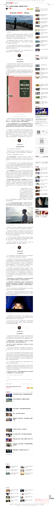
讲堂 (43, 156)
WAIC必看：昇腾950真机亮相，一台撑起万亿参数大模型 (41, 117)
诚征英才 (26, 504)
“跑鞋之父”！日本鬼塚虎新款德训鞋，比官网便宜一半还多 (38, 216)
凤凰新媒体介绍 (11, 504)
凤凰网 (43, 131)
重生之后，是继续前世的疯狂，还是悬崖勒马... (45, 163)
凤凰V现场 (37, 106)
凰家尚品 (37, 209)
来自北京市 (12, 9)
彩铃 (46, 156)
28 (32, 436)
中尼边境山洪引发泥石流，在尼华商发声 (19, 429)
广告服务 (23, 504)
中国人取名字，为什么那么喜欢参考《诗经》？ (43, 30)
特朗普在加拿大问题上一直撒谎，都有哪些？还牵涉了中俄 (23, 438)
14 (32, 411)
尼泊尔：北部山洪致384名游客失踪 (19, 413)
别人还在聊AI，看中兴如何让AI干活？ (41, 121)
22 (32, 441)
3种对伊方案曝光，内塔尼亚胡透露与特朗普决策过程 (22, 408)
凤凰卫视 (38, 504)
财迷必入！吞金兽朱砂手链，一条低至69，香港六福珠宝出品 (45, 216)
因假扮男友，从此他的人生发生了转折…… (38, 162)
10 (32, 401)
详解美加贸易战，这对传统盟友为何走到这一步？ (21, 449)
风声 (8, 8)
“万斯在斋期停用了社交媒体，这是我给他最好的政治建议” (22, 394)
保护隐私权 (29, 504)
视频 (47, 156)
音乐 (44, 156)
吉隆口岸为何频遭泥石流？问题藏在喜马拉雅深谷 (21, 399)
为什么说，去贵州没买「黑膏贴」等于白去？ (12, 386)
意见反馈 (35, 504)
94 (32, 446)
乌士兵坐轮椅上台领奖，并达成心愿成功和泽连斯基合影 (22, 434)
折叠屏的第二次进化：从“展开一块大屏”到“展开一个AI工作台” (41, 123)
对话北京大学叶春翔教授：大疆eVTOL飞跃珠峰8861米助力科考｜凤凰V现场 (41, 119)
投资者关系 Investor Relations (17, 504)
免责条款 (32, 504)
